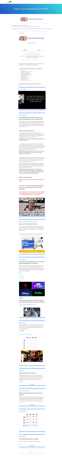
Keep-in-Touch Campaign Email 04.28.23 (31, 9)
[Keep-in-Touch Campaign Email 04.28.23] (32, 19)
